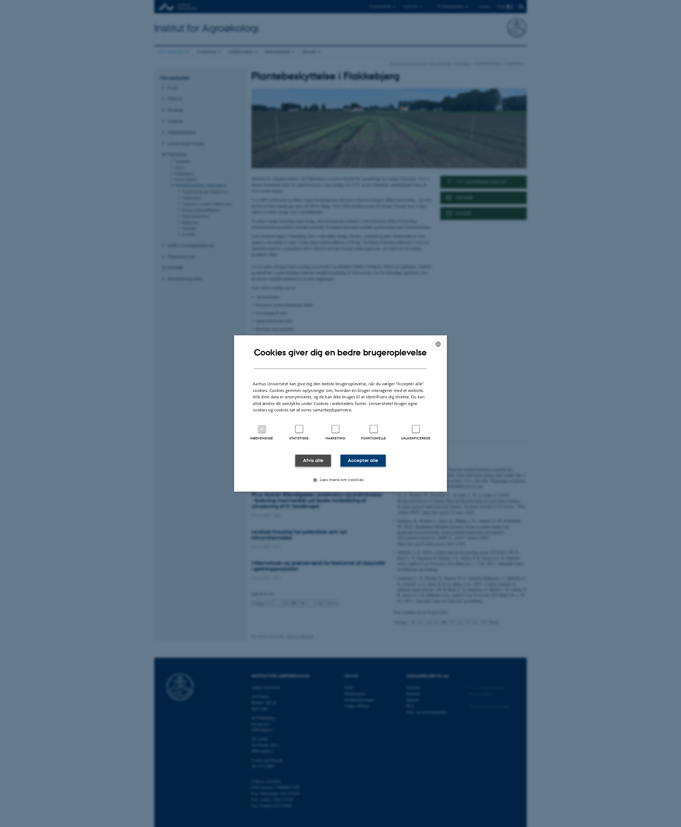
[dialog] (340, 413)
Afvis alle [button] (313, 460)
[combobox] (438, 344)
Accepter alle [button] (363, 460)
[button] (340, 480)
